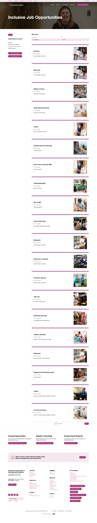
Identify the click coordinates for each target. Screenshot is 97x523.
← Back (10, 34)
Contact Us (12, 484)
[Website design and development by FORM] (48, 514)
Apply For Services (15, 53)
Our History (52, 487)
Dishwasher (37, 240)
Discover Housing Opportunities (17, 443)
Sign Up (82, 457)
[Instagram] (12, 495)
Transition (31, 476)
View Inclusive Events (71, 443)
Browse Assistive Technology (45, 443)
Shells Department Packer (41, 108)
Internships (52, 496)
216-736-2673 (11, 480)
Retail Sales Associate (40, 316)
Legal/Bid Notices (61, 511)
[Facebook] (9, 495)
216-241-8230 (11, 479)
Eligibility (53, 4)
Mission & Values (53, 484)
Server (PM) (37, 202)
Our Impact (52, 488)
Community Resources (33, 484)
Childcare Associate (40, 334)
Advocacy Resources (33, 483)
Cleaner (36, 127)
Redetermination (52, 473)
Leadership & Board (53, 482)
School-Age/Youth (32, 475)
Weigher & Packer (39, 89)
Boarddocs (74, 491)
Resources (72, 4)
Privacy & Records (68, 511)
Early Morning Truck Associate (43, 146)
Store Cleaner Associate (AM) (43, 164)
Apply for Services (83, 4)
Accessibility (52, 481)
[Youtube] (14, 495)
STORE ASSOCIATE (40, 183)
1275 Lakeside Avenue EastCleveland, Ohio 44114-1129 (14, 474)
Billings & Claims (73, 473)
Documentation (72, 475)
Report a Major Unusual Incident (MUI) (76, 481)
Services (58, 4)
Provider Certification (73, 477)
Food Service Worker (40, 410)
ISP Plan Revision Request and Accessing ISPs (78, 476)
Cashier (36, 391)
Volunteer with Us (15, 56)
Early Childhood (32, 473)
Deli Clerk (36, 51)
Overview (31, 482)
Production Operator (40, 278)
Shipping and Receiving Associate (44, 372)
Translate (16, 500)
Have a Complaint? (75, 497)
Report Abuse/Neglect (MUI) (34, 495)
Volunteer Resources (33, 488)
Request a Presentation (54, 489)
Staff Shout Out (75, 500)
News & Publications (53, 485)
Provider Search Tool (73, 479)
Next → (86, 423)
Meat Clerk (37, 70)
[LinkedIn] (17, 495)
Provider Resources (32, 487)
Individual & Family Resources (34, 485)
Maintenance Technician (41, 259)
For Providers (65, 4)
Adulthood (31, 472)
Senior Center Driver (40, 221)
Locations (51, 483)
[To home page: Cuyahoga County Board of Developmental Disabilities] (15, 5)
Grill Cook (37, 297)
